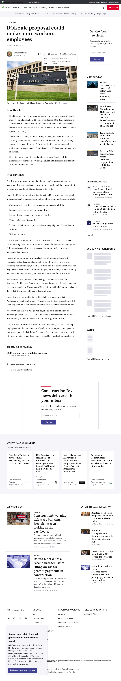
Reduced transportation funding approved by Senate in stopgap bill (102, 536)
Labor (66, 14)
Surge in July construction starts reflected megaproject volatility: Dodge (107, 159)
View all (90, 235)
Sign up (115, 7)
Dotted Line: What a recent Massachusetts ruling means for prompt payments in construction (49, 567)
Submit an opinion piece (68, 622)
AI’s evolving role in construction (103, 225)
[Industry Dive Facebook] (14, 618)
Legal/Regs (101, 14)
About (35, 614)
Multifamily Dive (34, 2)
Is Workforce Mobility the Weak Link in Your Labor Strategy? (104, 209)
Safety (73, 14)
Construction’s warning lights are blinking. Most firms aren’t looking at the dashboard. (50, 523)
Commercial (19, 14)
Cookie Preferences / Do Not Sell (62, 672)
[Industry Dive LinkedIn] (8, 618)
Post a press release (102, 316)
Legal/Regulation (24, 370)
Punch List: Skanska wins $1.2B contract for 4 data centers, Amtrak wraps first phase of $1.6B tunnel (107, 116)
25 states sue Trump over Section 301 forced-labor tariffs (102, 554)
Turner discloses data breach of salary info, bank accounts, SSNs (107, 91)
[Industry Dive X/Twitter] (20, 618)
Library (44, 8)
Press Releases (62, 8)
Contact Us (37, 622)
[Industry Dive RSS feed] (26, 618)
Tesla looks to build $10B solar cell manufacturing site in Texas (108, 138)
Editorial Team (38, 618)
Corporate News (32, 14)
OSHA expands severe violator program (27, 352)
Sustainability (90, 14)
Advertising (62, 614)
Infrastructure (56, 14)
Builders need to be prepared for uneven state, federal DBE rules (102, 517)
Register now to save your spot (22, 670)
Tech (80, 14)
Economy (45, 14)
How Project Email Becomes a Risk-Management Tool (102, 192)
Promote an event (101, 359)
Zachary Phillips (20, 53)
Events (52, 8)
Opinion (36, 8)
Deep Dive (27, 8)
